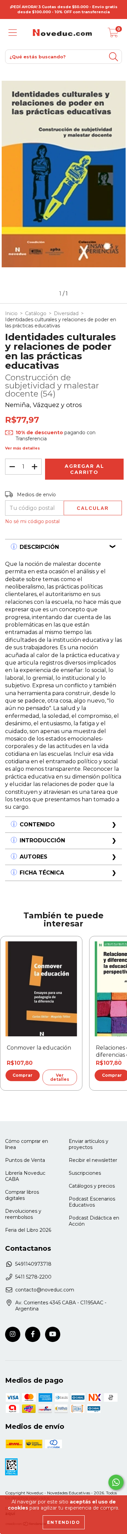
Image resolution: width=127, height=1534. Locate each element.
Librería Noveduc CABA (25, 1176)
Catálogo (35, 313)
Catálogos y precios (92, 1186)
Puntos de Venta (25, 1160)
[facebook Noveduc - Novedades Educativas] (32, 1334)
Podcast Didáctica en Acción (94, 1221)
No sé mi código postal (32, 521)
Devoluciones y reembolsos (23, 1214)
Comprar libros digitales (22, 1195)
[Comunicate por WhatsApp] (116, 1482)
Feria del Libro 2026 (28, 1230)
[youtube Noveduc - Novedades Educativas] (52, 1334)
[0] (113, 34)
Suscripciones (85, 1173)
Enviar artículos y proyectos (88, 1144)
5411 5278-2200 (33, 1277)
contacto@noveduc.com (44, 1290)
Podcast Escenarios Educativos (92, 1202)
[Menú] (12, 33)
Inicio (11, 313)
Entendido (63, 1522)
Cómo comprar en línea (26, 1144)
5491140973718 (33, 1264)
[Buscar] (113, 57)
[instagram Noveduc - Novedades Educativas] (12, 1334)
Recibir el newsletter (93, 1160)
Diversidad (66, 313)
